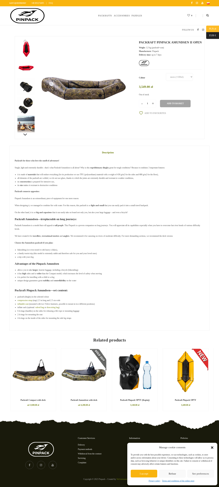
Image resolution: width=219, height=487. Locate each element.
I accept (144, 473)
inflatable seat (22, 304)
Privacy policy (154, 481)
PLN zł (211, 28)
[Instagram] (197, 3)
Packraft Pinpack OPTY (185, 400)
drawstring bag (53, 307)
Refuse (172, 473)
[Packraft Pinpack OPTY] (185, 371)
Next (26, 132)
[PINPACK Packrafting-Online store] (27, 15)
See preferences (200, 473)
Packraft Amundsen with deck (84, 400)
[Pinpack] (144, 63)
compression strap (24, 300)
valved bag (39, 307)
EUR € (211, 35)
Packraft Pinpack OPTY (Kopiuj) (135, 400)
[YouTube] (202, 3)
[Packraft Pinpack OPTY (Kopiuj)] (134, 371)
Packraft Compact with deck (33, 400)
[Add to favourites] (47, 394)
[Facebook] (191, 3)
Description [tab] (108, 152)
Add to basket (175, 103)
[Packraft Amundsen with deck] (84, 371)
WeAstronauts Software (126, 479)
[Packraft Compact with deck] (33, 371)
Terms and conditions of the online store (178, 481)
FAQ (51, 3)
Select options (25, 394)
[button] (212, 447)
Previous (26, 42)
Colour (142, 77)
